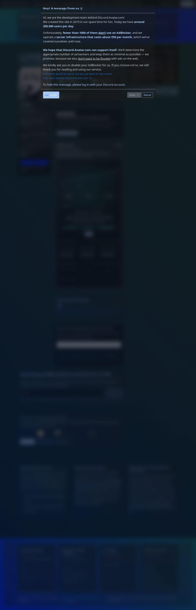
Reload (147, 95)
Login (53, 95)
